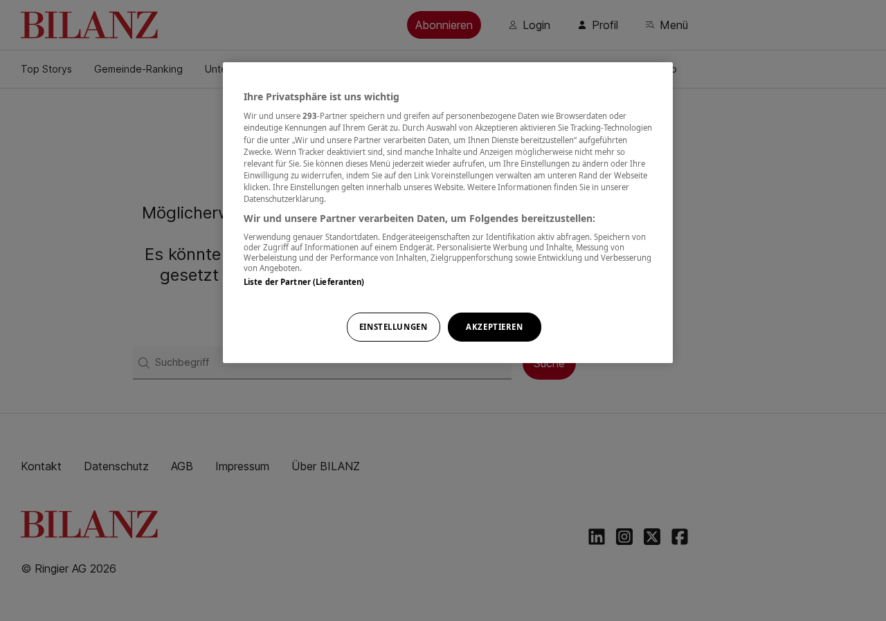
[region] (448, 212)
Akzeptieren (494, 327)
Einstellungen (393, 327)
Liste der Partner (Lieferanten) (304, 282)
